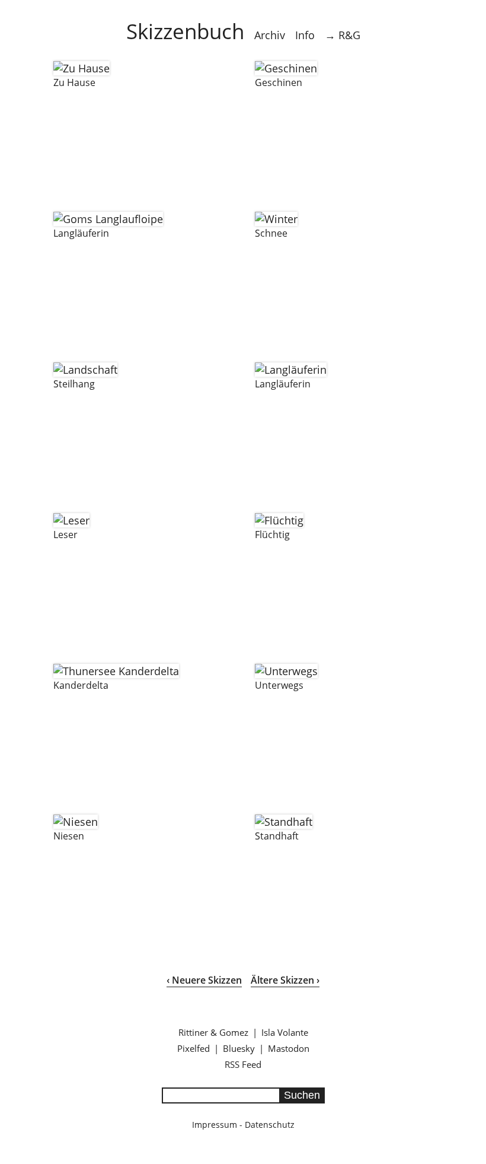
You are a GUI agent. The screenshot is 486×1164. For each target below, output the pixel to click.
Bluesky (239, 1048)
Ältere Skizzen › (285, 980)
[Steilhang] (85, 369)
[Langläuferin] (108, 219)
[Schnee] (276, 219)
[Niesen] (75, 822)
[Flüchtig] (279, 520)
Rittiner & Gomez (213, 1032)
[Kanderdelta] (116, 671)
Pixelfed (193, 1048)
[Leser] (71, 520)
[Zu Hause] (81, 68)
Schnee (271, 233)
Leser (65, 534)
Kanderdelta (80, 685)
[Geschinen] (286, 68)
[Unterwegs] (286, 671)
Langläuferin (81, 233)
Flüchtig (272, 534)
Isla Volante (284, 1032)
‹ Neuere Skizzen (204, 980)
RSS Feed (243, 1064)
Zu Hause (74, 82)
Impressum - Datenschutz (243, 1124)
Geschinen (278, 82)
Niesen (68, 835)
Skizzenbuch (185, 31)
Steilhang (74, 383)
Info (305, 35)
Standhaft (277, 835)
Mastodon (288, 1048)
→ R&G (342, 35)
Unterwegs (279, 685)
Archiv (269, 35)
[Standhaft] (283, 822)
